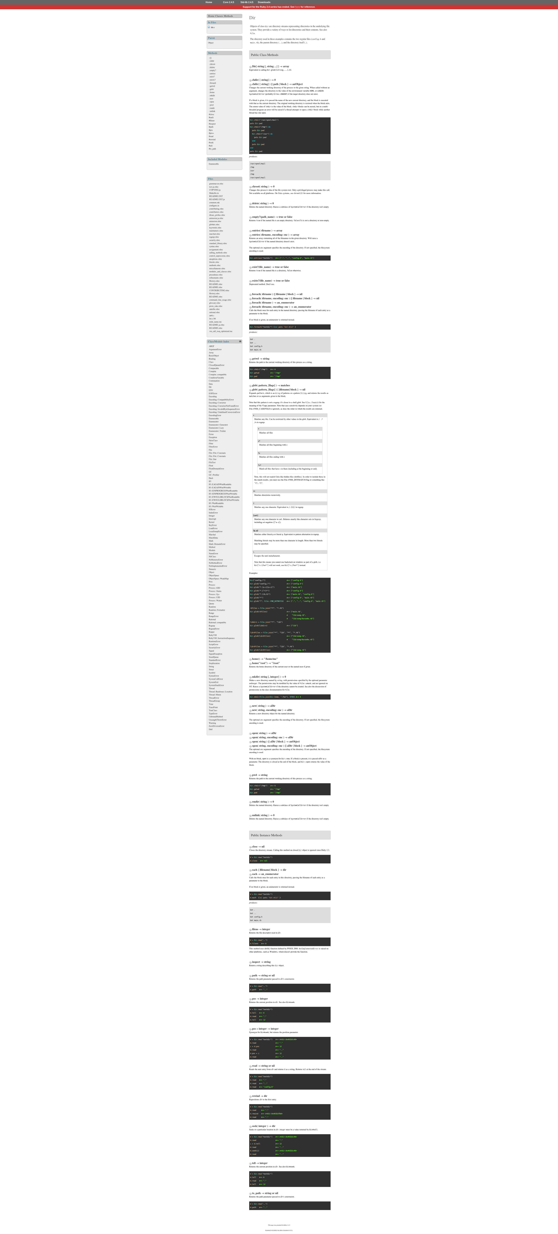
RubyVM (213, 635)
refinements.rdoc (216, 277)
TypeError (213, 713)
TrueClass (213, 710)
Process (212, 584)
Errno (211, 434)
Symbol (212, 672)
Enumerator (214, 421)
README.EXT (216, 196)
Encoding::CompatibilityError (221, 399)
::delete (212, 67)
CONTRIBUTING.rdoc (219, 290)
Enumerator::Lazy (216, 427)
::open (211, 101)
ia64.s (211, 315)
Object (210, 42)
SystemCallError (216, 679)
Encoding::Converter (217, 402)
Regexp (212, 625)
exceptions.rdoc (215, 259)
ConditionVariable (216, 377)
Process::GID (214, 587)
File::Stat (212, 459)
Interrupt (212, 518)
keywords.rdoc (215, 227)
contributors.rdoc (216, 211)
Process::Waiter (215, 600)
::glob (211, 89)
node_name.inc (215, 321)
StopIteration (214, 663)
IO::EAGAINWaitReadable (220, 484)
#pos (211, 130)
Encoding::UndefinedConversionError (224, 412)
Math (211, 540)
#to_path (212, 148)
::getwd (212, 86)
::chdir (211, 60)
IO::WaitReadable (216, 503)
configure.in (214, 205)
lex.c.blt (212, 318)
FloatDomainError (216, 468)
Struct (211, 669)
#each (211, 117)
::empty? (212, 70)
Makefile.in (214, 193)
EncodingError (215, 415)
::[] (210, 57)
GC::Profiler (214, 474)
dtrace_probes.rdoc (217, 215)
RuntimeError (214, 641)
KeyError (213, 525)
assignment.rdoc (216, 249)
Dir (210, 387)
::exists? (212, 79)
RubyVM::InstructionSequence (222, 638)
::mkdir (212, 95)
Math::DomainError (217, 544)
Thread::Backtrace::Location (220, 691)
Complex (212, 371)
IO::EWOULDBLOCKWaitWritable (224, 500)
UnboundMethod (216, 716)
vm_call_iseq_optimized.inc (220, 331)
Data (211, 383)
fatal (210, 729)
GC (210, 471)
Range (211, 613)
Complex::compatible (217, 374)
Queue (211, 603)
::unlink (212, 111)
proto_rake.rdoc (215, 306)
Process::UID (214, 597)
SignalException (215, 653)
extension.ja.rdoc (216, 218)
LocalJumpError (215, 531)
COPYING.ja (214, 189)
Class (211, 362)
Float (211, 465)
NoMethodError (215, 562)
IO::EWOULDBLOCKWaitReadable (224, 496)
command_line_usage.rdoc (220, 299)
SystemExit (213, 682)
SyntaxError (214, 675)
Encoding (213, 396)
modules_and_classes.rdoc (220, 271)
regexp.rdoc (214, 236)
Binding (212, 358)
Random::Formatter (217, 610)
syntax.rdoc (214, 246)
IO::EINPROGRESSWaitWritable (223, 493)
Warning (212, 723)
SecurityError (214, 647)
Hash (211, 478)
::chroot (212, 64)
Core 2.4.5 (228, 2)
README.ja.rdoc (216, 324)
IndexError (213, 512)
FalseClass (213, 440)
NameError (213, 553)
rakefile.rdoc (214, 309)
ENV (211, 390)
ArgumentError (215, 349)
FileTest (212, 462)
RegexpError (214, 628)
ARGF (211, 346)
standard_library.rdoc (218, 243)
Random (212, 606)
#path (211, 126)
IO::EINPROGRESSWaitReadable (223, 490)
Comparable (214, 368)
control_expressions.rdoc (219, 255)
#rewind (212, 139)
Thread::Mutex (215, 694)
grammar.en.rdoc (216, 183)
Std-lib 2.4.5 (246, 2)
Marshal (212, 534)
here (297, 7)
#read (211, 136)
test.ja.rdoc (213, 186)
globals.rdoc (214, 224)
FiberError (213, 446)
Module (212, 550)
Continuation (214, 380)
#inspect (212, 123)
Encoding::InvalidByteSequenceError (224, 409)
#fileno (211, 120)
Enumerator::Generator (218, 424)
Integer (212, 515)
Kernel (211, 522)
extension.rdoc (215, 221)
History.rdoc (214, 280)
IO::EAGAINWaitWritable (220, 487)
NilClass (212, 556)
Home (209, 2)
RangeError (214, 616)
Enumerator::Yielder (217, 431)
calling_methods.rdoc (218, 252)
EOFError (213, 393)
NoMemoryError (216, 559)
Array (211, 352)
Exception (213, 437)
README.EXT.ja (217, 199)
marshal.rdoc (214, 233)
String (211, 666)
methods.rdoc (214, 265)
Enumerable (214, 163)
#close (211, 114)
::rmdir (212, 108)
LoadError (213, 528)
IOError (212, 509)
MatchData (213, 537)
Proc (211, 581)
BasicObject (214, 355)
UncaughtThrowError (218, 719)
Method (212, 547)
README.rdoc (215, 284)
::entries (212, 73)
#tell (210, 145)
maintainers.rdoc (216, 230)
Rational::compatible (217, 622)
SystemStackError (216, 685)
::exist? (212, 76)
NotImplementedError (218, 565)
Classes (219, 16)
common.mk (214, 202)
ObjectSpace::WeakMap (219, 578)
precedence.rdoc (215, 274)
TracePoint (213, 707)
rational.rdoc (214, 312)
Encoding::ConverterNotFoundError (224, 405)
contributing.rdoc (216, 208)
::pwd (211, 104)
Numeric (212, 569)
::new (211, 98)
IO (210, 481)
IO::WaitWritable (216, 506)
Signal (211, 650)
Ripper (211, 631)
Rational (212, 619)
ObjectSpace (214, 575)
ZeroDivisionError (216, 726)
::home (211, 92)
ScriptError (213, 644)
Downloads (264, 2)
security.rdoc (214, 240)
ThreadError (214, 697)
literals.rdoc (214, 262)
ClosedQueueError (216, 365)
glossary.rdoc (214, 302)
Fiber (211, 443)
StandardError (215, 660)
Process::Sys (214, 594)
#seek (211, 142)
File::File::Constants (217, 452)
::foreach (212, 82)
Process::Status (215, 591)
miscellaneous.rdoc (217, 268)
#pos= (211, 133)
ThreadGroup (214, 700)
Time (211, 704)
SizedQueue (214, 657)
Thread (212, 688)
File (210, 449)
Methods (228, 16)
